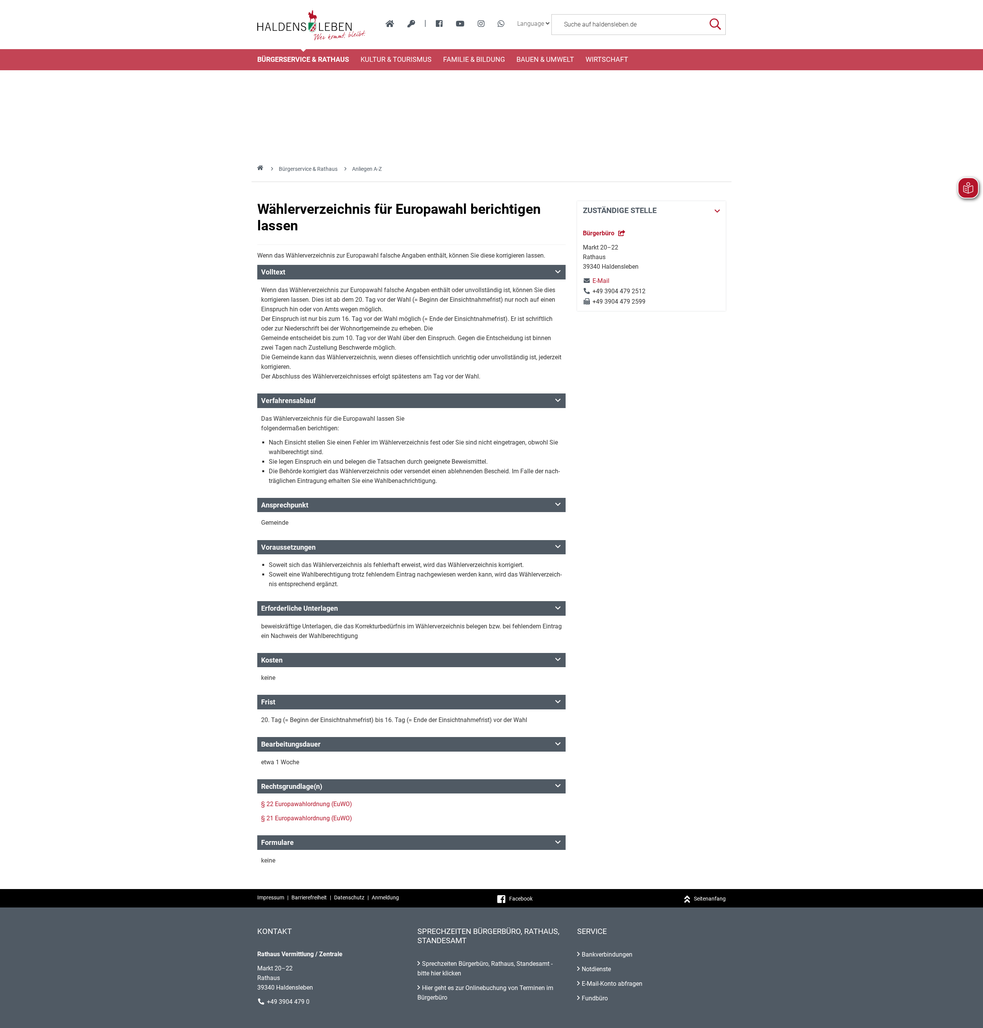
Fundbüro (595, 998)
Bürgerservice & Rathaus (303, 59)
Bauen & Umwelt (545, 59)
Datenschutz (349, 897)
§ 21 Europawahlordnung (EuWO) (306, 818)
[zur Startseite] (390, 23)
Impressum (270, 897)
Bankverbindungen (607, 954)
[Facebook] (439, 23)
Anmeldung (385, 897)
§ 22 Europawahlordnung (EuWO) (306, 804)
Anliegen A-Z (367, 169)
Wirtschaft (607, 59)
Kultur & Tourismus (396, 59)
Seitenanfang (710, 899)
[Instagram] (481, 23)
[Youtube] (460, 23)
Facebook (521, 899)
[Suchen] (715, 24)
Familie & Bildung (474, 59)
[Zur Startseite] (311, 24)
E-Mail (596, 280)
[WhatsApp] (501, 23)
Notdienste (596, 969)
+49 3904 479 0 (288, 1001)
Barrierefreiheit (309, 897)
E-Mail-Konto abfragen (612, 983)
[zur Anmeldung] (411, 23)
